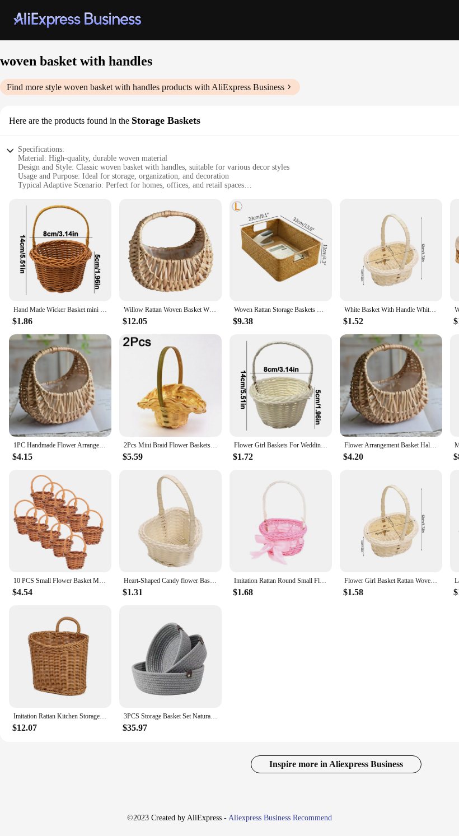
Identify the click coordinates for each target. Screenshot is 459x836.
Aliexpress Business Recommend (280, 818)
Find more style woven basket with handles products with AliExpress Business (145, 87)
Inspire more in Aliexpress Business (336, 764)
